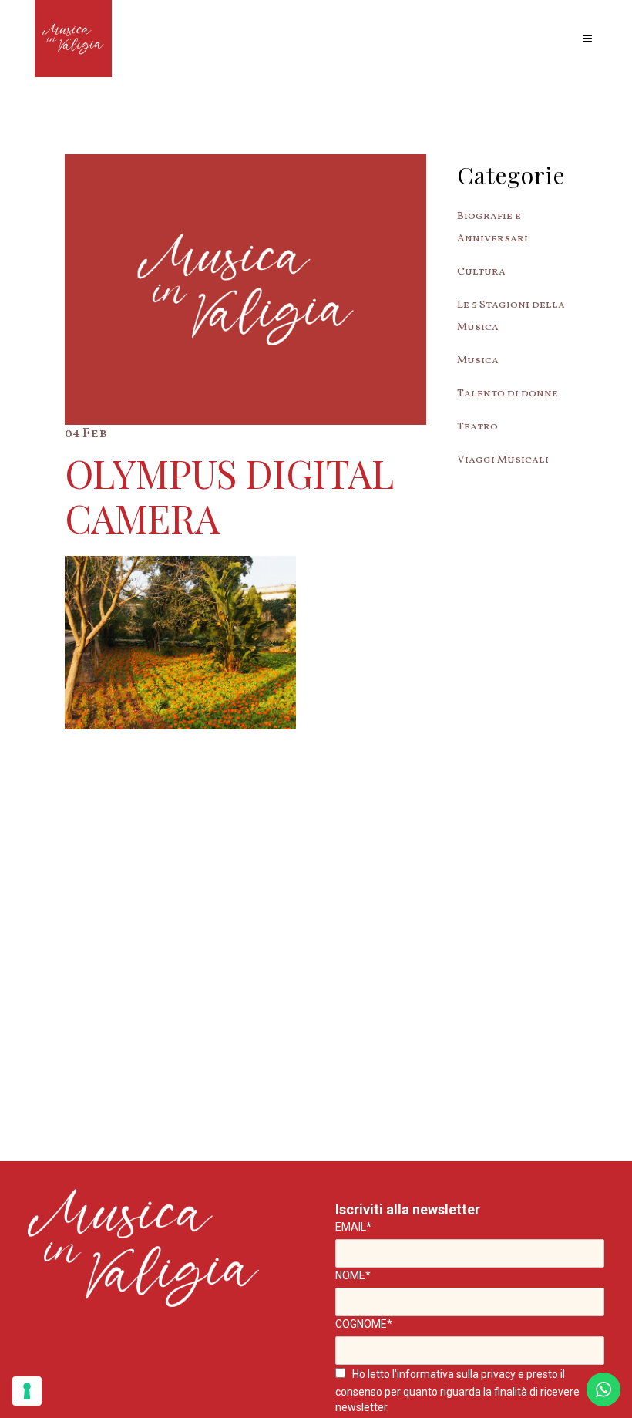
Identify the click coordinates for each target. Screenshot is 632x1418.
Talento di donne (507, 393)
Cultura (481, 271)
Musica (478, 360)
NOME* (353, 1275)
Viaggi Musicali (503, 460)
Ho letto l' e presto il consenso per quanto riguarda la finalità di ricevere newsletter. (457, 1390)
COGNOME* (363, 1324)
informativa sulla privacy (456, 1374)
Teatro (477, 426)
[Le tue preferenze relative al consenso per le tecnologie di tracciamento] (27, 1391)
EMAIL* (353, 1227)
